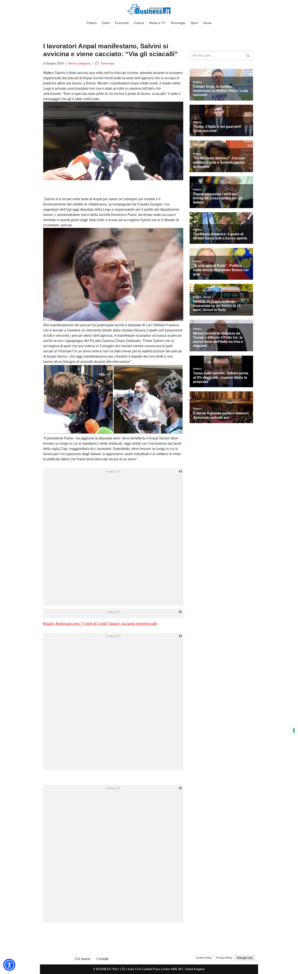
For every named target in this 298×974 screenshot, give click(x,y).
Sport (194, 23)
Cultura (139, 23)
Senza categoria (79, 63)
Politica (92, 23)
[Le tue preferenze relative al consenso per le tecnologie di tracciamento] (294, 730)
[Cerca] (248, 55)
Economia (122, 23)
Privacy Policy (224, 957)
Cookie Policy (204, 957)
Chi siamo (82, 959)
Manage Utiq (244, 957)
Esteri (106, 23)
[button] (9, 965)
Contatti (102, 959)
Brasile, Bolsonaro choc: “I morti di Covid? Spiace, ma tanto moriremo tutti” (100, 624)
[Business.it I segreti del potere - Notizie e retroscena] (149, 9)
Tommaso (107, 63)
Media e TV (157, 23)
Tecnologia (177, 23)
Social (207, 23)
